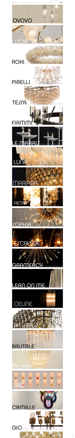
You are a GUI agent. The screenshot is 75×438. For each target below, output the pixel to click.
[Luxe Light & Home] (14, 2)
